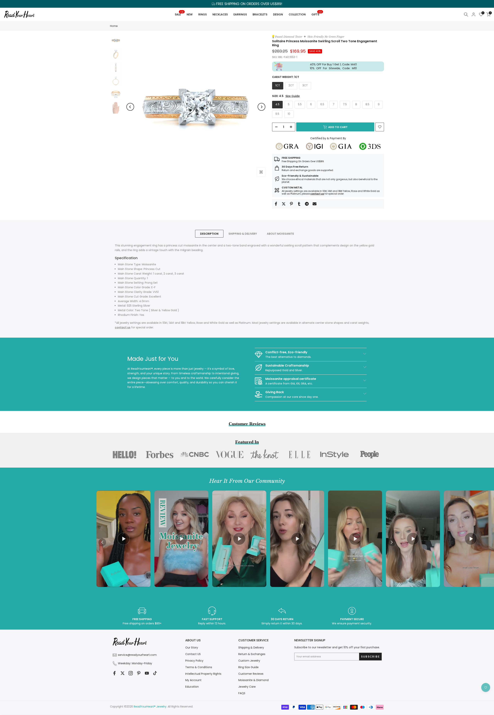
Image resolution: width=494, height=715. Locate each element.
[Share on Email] (314, 204)
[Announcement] (247, 4)
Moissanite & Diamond (253, 680)
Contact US (193, 654)
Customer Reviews (250, 674)
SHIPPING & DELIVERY (242, 234)
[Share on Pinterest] (291, 204)
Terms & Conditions (198, 667)
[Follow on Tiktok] (155, 673)
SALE (179, 13)
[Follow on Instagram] (131, 673)
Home (114, 26)
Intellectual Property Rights (203, 674)
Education (192, 687)
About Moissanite (280, 234)
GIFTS (316, 13)
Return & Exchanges (251, 654)
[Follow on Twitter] (122, 673)
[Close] (315, 325)
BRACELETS (260, 14)
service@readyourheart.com (137, 655)
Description (209, 234)
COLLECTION (297, 14)
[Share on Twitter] (284, 204)
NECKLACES (220, 14)
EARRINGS (240, 14)
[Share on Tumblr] (299, 204)
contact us (317, 193)
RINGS (202, 14)
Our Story (191, 647)
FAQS (241, 693)
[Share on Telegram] (307, 204)
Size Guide (292, 96)
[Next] (261, 107)
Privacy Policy (194, 661)
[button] (392, 542)
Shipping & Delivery (251, 647)
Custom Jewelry (249, 661)
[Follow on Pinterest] (139, 673)
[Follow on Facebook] (114, 673)
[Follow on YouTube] (147, 673)
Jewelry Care (247, 687)
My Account (193, 680)
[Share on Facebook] (276, 204)
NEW (190, 14)
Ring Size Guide (248, 667)
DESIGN (278, 14)
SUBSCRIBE (283, 381)
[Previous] (130, 107)
